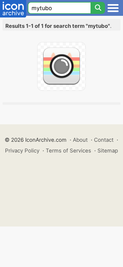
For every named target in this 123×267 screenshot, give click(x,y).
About (80, 140)
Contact (104, 140)
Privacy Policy (22, 150)
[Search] (98, 8)
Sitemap (107, 150)
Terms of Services (68, 150)
